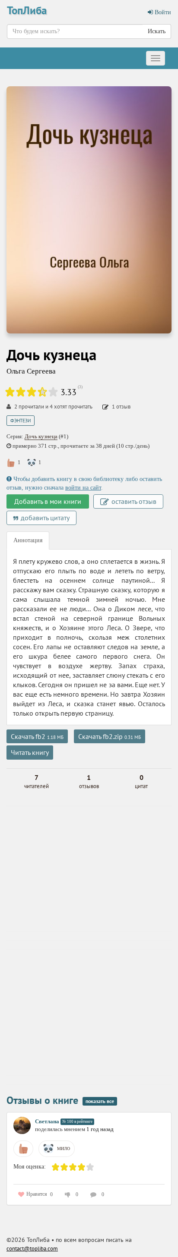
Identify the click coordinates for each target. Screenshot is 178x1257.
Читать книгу (30, 752)
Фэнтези (20, 421)
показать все (100, 1101)
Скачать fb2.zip (109, 736)
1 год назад (100, 1129)
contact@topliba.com (32, 1248)
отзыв (121, 406)
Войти (162, 12)
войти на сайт (83, 487)
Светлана (47, 1121)
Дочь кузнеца (41, 436)
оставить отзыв (133, 501)
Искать (156, 31)
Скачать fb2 (37, 736)
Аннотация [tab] (27, 540)
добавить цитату (44, 517)
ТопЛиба (27, 10)
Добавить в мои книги (47, 501)
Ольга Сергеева (31, 371)
